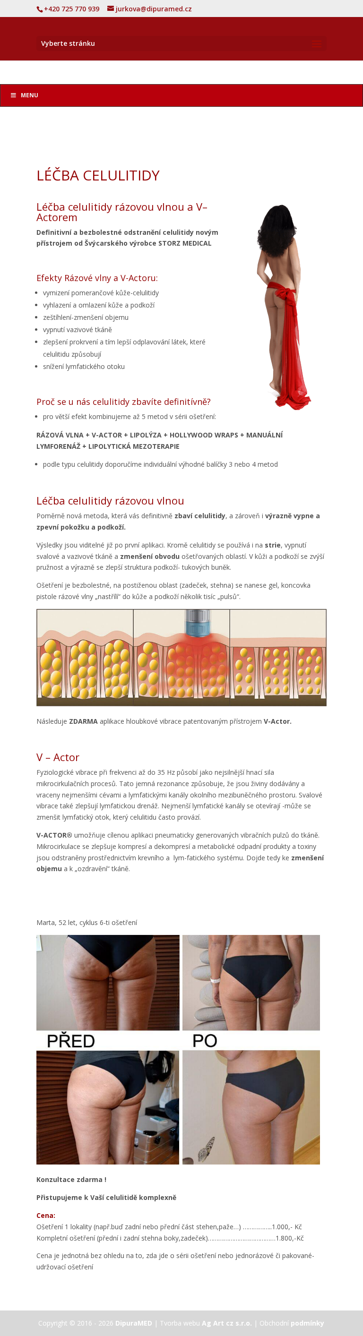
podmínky (307, 1323)
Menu (29, 95)
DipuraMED (133, 1323)
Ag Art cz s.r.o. (227, 1323)
